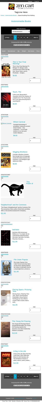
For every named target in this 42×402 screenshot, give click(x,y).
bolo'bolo (15, 230)
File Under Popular (21, 260)
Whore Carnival (19, 122)
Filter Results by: (21, 28)
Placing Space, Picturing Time (22, 290)
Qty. (19, 51)
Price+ (38, 51)
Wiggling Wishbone (20, 152)
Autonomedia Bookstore (20, 398)
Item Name (31, 51)
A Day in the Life (19, 351)
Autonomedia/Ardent (6, 224)
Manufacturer (11, 51)
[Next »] (36, 37)
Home (30, 1)
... (30, 37)
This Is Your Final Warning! (19, 63)
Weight (24, 51)
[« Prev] (7, 37)
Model (4, 51)
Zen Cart (34, 398)
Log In (37, 1)
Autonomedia (4, 56)
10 (27, 37)
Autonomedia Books (11, 15)
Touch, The (17, 92)
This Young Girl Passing (21, 321)
